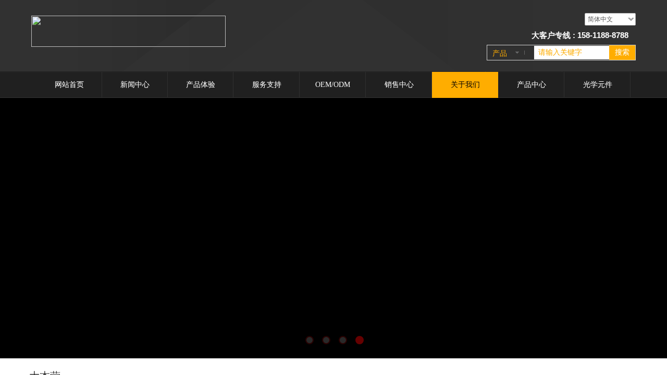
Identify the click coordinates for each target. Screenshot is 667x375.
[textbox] (571, 52)
